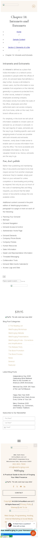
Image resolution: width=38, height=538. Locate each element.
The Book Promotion (16, 351)
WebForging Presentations (18, 337)
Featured (11, 365)
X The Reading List (15, 326)
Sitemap (14, 507)
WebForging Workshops (17, 329)
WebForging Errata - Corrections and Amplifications (20, 341)
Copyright (8, 501)
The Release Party (15, 347)
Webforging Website (16, 333)
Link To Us (23, 507)
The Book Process (15, 354)
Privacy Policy (26, 504)
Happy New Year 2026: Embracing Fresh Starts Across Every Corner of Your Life (24, 397)
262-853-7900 (19, 464)
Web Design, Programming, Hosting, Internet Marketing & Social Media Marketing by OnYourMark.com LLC (19, 519)
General (11, 361)
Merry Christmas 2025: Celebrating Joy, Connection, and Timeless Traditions (23, 405)
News (10, 358)
